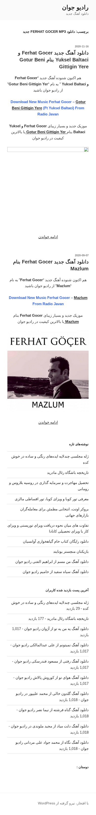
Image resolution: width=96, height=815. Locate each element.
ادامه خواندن (48, 237)
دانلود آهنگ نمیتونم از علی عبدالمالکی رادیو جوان (51, 645)
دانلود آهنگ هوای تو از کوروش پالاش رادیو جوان (52, 677)
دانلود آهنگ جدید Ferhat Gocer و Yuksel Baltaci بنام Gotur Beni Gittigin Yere (53, 59)
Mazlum (80, 298)
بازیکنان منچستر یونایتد (71, 551)
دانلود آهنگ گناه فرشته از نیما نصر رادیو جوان (54, 710)
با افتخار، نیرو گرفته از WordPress (63, 803)
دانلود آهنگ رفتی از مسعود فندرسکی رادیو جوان (51, 661)
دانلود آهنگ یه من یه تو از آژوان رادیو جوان (56, 629)
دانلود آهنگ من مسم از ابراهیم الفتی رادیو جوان (52, 561)
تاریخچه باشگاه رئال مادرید (68, 472)
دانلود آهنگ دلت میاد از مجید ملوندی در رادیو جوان (50, 726)
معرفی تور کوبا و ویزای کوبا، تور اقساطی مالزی (52, 499)
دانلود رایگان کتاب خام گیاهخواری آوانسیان (56, 541)
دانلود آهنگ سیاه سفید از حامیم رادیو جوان (56, 572)
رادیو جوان (75, 7)
